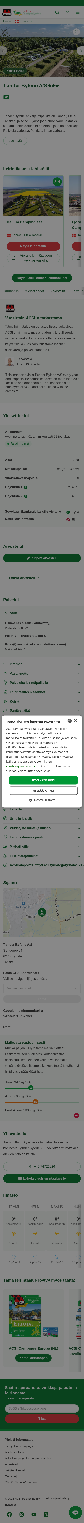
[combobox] (70, 721)
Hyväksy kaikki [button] (43, 780)
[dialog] (42, 761)
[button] (42, 800)
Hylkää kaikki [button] (43, 790)
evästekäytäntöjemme (21, 766)
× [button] (75, 720)
